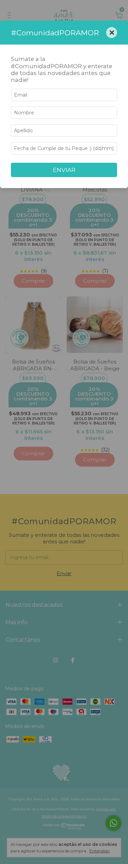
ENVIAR (64, 169)
